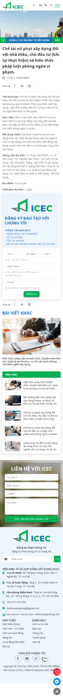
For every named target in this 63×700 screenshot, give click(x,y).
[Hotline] (57, 672)
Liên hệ (36, 641)
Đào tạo (36, 628)
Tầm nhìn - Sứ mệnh (13, 628)
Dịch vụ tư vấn (40, 624)
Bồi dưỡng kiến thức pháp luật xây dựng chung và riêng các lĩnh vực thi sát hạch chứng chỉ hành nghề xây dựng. (39, 400)
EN (40, 5)
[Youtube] (27, 658)
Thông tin (37, 633)
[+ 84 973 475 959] (46, 5)
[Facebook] (14, 86)
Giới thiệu (9, 620)
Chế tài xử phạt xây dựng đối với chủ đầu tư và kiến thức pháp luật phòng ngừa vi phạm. (40, 431)
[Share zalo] (29, 86)
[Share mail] (22, 86)
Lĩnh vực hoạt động (13, 633)
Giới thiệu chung (11, 624)
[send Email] (57, 559)
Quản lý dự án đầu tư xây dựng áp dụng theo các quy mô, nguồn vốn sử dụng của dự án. (40, 446)
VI (34, 5)
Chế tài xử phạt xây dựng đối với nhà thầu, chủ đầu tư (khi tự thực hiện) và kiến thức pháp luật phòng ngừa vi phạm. (40, 416)
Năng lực (7, 637)
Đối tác (6, 646)
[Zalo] (45, 658)
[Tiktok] (36, 658)
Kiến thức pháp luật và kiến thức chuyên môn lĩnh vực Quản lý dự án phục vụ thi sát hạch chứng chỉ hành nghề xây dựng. (31, 361)
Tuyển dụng (38, 637)
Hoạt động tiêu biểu (13, 641)
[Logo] (12, 5)
